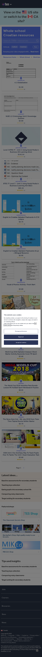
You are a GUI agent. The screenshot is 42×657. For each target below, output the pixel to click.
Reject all (21, 337)
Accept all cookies (21, 342)
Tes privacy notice (18, 325)
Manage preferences (21, 331)
